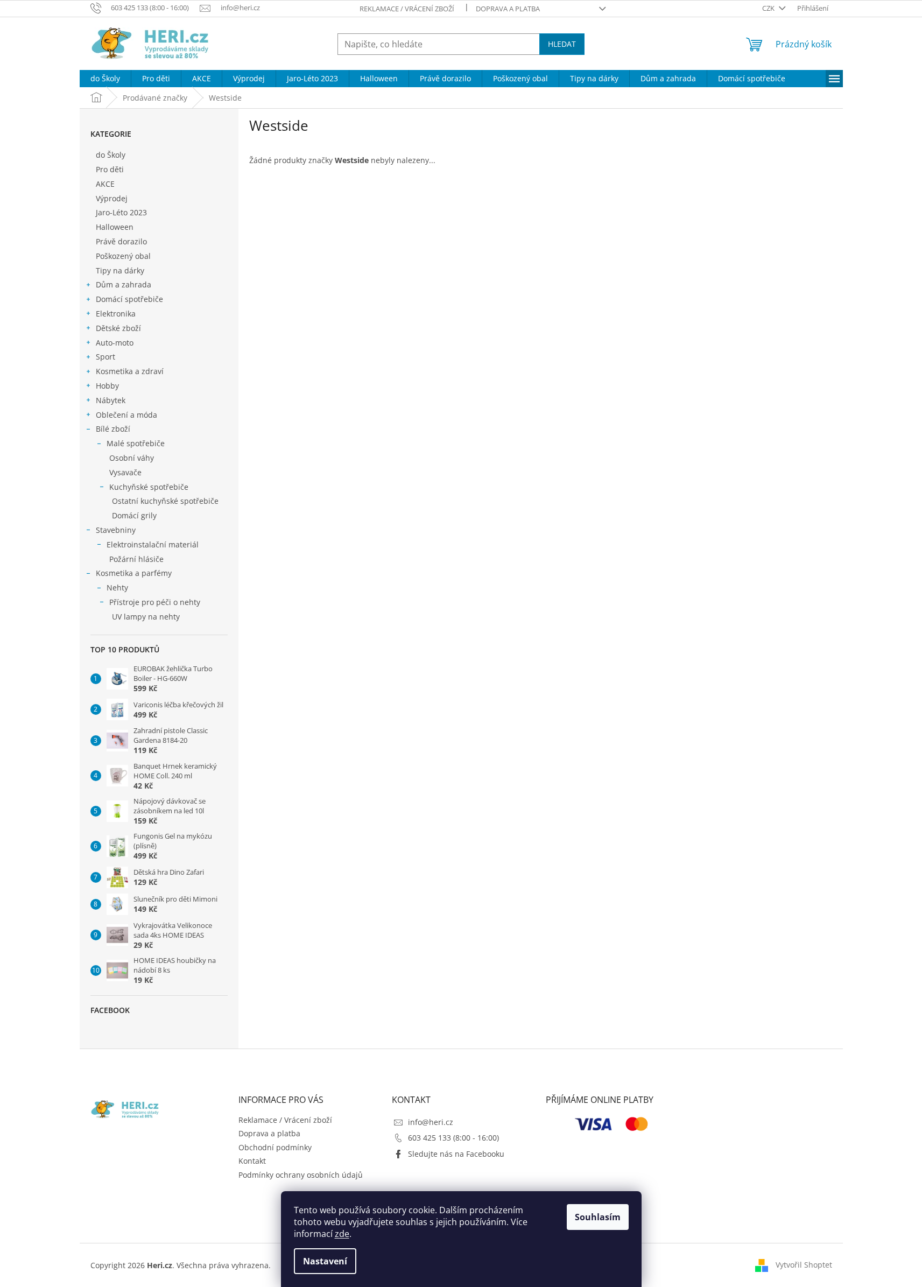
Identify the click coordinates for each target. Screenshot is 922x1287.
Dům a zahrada (123, 284)
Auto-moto (114, 342)
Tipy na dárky (120, 270)
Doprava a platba (508, 8)
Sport (105, 356)
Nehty (117, 587)
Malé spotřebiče (136, 443)
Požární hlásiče (136, 559)
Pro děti (110, 169)
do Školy (110, 155)
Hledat (562, 44)
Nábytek (110, 400)
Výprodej (112, 198)
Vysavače (125, 472)
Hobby (107, 386)
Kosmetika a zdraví (130, 371)
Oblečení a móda (126, 415)
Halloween (114, 227)
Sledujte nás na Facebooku (456, 1154)
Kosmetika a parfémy (134, 573)
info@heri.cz (430, 1122)
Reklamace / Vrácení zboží (407, 8)
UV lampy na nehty (146, 616)
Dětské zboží (118, 328)
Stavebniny (116, 530)
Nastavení (325, 1261)
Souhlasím (598, 1217)
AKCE (105, 184)
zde (342, 1234)
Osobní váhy (131, 458)
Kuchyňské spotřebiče (148, 487)
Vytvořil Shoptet (804, 1265)
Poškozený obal (123, 256)
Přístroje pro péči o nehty (154, 602)
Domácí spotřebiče (129, 299)
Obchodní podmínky (275, 1147)
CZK (769, 8)
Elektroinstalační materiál (153, 544)
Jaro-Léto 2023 (121, 212)
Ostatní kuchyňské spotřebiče (165, 501)
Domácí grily (134, 515)
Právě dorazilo (121, 241)
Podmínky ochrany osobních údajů (300, 1175)
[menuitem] (105, 78)
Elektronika (116, 313)
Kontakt (252, 1161)
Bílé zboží (113, 429)
